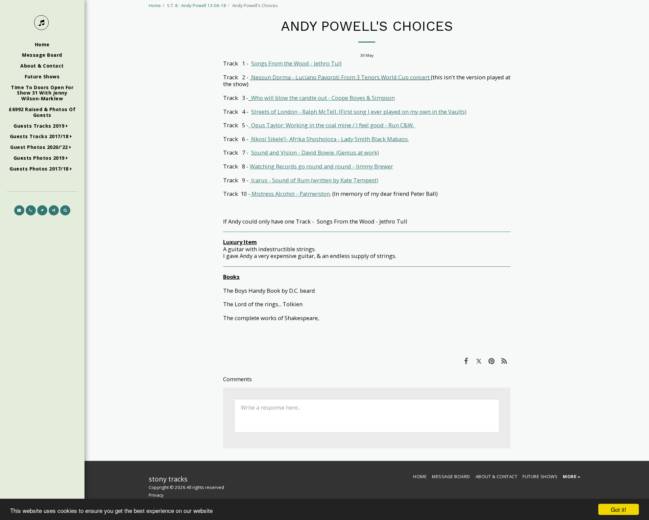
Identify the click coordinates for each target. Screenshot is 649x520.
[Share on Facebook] (466, 360)
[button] (42, 126)
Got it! (618, 509)
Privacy (156, 495)
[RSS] (504, 360)
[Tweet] (479, 360)
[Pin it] (491, 360)
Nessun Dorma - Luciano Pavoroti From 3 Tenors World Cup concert (340, 77)
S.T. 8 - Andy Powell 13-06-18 (196, 5)
